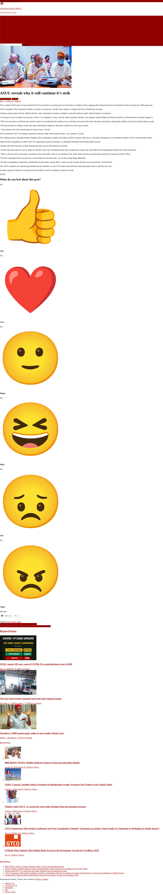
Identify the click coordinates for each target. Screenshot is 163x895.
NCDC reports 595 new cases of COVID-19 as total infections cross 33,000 (36, 664)
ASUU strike (16, 622)
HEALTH (9, 23)
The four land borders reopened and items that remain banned (30, 698)
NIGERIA (9, 21)
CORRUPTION (11, 32)
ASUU (8, 622)
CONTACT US (11, 885)
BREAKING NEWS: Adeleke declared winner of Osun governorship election (42, 762)
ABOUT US (10, 883)
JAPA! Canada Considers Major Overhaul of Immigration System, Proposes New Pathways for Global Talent (58, 784)
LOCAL (15, 99)
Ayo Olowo (25, 669)
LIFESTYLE (10, 27)
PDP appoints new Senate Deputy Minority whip (18, 624)
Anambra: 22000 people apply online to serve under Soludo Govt (32, 733)
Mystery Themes (42, 879)
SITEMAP (9, 888)
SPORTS (8, 34)
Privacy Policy (10, 892)
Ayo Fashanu (16, 101)
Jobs (6, 890)
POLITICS (9, 19)
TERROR (9, 36)
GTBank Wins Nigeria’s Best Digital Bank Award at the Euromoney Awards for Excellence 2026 (52, 850)
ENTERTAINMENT (13, 38)
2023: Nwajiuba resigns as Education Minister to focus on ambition (25, 626)
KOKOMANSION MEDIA (11, 9)
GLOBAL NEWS (12, 17)
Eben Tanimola (35, 703)
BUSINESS (9, 25)
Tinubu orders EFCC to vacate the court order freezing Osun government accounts (45, 806)
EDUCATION (10, 30)
